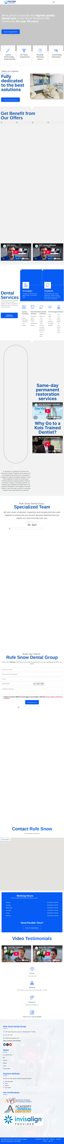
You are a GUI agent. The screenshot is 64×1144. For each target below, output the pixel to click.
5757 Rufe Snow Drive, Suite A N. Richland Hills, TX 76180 (20, 1032)
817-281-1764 (8, 1035)
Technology (52, 312)
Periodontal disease (35, 313)
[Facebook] (4, 1044)
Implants (48, 291)
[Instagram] (7, 1044)
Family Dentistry (25, 313)
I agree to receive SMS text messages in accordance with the (33, 697)
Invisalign (27, 291)
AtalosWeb (17, 1141)
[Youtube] (10, 1044)
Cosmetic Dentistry (42, 313)
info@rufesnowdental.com (12, 1038)
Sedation (60, 312)
